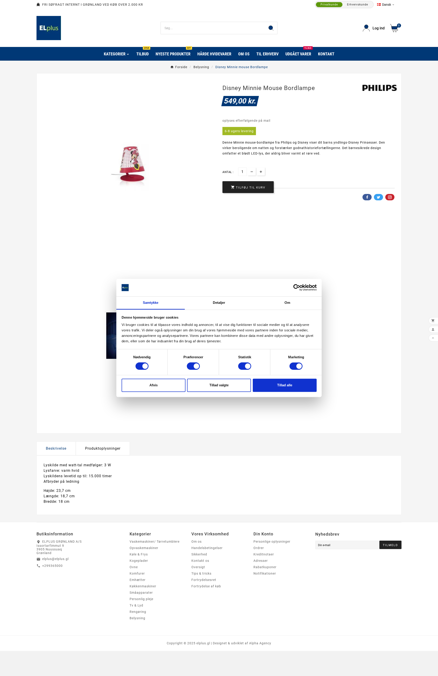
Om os (196, 541)
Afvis (153, 385)
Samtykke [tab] (151, 302)
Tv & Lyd (136, 605)
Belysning (137, 618)
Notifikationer (264, 573)
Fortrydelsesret (203, 580)
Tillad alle (284, 385)
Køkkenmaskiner (143, 586)
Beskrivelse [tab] (56, 448)
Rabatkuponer (264, 567)
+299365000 (52, 566)
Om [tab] (287, 302)
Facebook (367, 197)
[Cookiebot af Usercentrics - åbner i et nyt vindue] (297, 287)
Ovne (134, 567)
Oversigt (198, 567)
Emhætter (138, 580)
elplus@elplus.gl (55, 559)
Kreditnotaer (263, 554)
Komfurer (137, 573)
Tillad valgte (219, 385)
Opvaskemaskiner (144, 548)
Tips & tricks (201, 573)
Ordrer (258, 548)
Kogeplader (139, 560)
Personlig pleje (141, 599)
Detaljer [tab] (219, 302)
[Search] (271, 28)
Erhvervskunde (357, 4)
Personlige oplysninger (271, 541)
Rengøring (138, 612)
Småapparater (141, 592)
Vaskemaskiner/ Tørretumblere (155, 541)
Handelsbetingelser (207, 548)
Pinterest (389, 197)
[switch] (193, 366)
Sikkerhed (199, 554)
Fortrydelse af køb (206, 586)
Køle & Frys (139, 554)
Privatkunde (329, 4)
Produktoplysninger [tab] (102, 448)
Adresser (260, 560)
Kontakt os (200, 560)
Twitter (378, 197)
